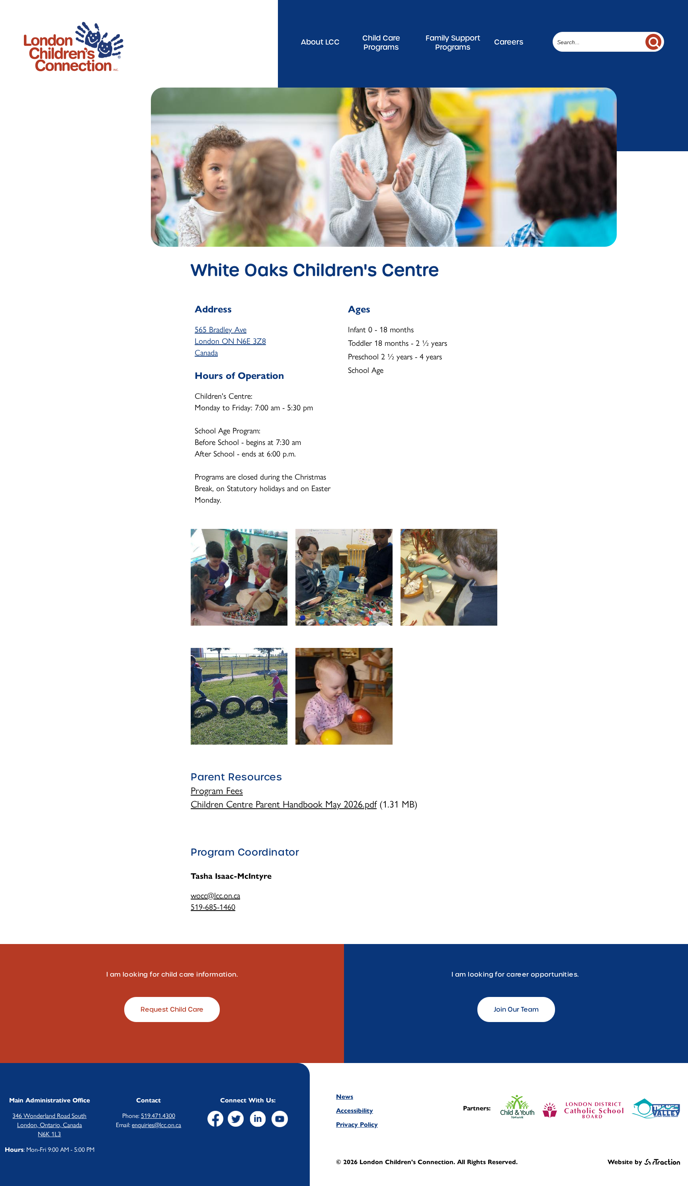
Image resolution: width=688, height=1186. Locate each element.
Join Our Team (516, 1009)
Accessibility (354, 1110)
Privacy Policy (357, 1124)
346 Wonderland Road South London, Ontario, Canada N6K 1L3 (49, 1124)
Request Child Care (172, 1009)
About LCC (320, 42)
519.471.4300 (158, 1115)
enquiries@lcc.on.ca (156, 1124)
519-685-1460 (213, 906)
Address (213, 309)
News (344, 1096)
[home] (73, 67)
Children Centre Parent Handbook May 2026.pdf (284, 803)
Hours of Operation (239, 376)
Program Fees (217, 790)
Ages (359, 309)
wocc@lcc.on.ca (215, 895)
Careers (508, 42)
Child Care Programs (381, 42)
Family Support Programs (453, 42)
